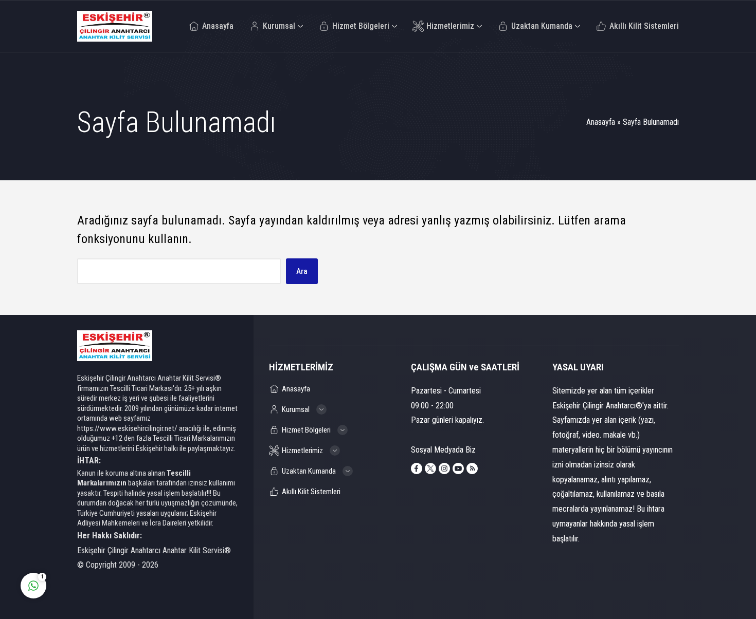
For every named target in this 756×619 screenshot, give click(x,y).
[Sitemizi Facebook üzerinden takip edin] (416, 468)
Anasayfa (600, 122)
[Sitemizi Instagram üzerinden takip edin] (444, 468)
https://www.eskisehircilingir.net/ (127, 428)
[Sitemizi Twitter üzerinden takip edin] (430, 468)
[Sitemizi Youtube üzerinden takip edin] (458, 468)
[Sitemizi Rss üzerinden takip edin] (472, 468)
